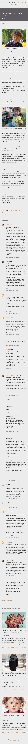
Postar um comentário (7, 600)
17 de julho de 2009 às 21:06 (12, 498)
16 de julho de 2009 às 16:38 (12, 257)
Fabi (7, 484)
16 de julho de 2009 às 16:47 (12, 290)
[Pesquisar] (22, 2)
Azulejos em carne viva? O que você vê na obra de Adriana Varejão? (14, 631)
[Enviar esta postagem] (2, 213)
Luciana (7, 261)
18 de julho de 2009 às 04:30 (12, 537)
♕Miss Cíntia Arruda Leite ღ (12, 375)
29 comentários (14, 732)
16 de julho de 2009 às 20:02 (12, 345)
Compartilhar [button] (5, 214)
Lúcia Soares (8, 560)
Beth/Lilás (8, 224)
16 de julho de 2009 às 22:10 (12, 431)
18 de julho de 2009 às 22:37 (12, 575)
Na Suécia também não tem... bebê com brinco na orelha (13, 716)
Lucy (7, 399)
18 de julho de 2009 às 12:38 (12, 556)
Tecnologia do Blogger (14, 740)
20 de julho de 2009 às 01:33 (12, 597)
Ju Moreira (8, 349)
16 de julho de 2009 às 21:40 (12, 395)
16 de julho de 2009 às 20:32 (12, 371)
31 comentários (14, 689)
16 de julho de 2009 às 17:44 (12, 334)
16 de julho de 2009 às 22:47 (12, 456)
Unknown (8, 295)
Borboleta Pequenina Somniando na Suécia (11, 3)
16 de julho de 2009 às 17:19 (12, 313)
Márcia (7, 542)
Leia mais (24, 647)
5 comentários (14, 647)
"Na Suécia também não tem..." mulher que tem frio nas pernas (14, 674)
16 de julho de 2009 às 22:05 (12, 412)
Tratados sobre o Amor (15, 210)
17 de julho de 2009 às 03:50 (12, 480)
